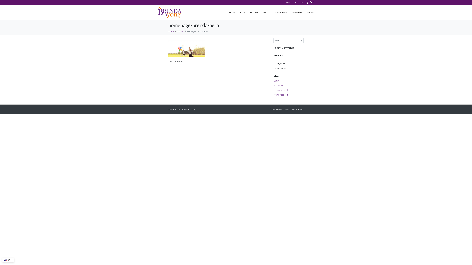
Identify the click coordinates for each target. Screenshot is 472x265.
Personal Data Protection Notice (181, 109)
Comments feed (280, 90)
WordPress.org (280, 94)
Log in (276, 81)
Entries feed (279, 85)
